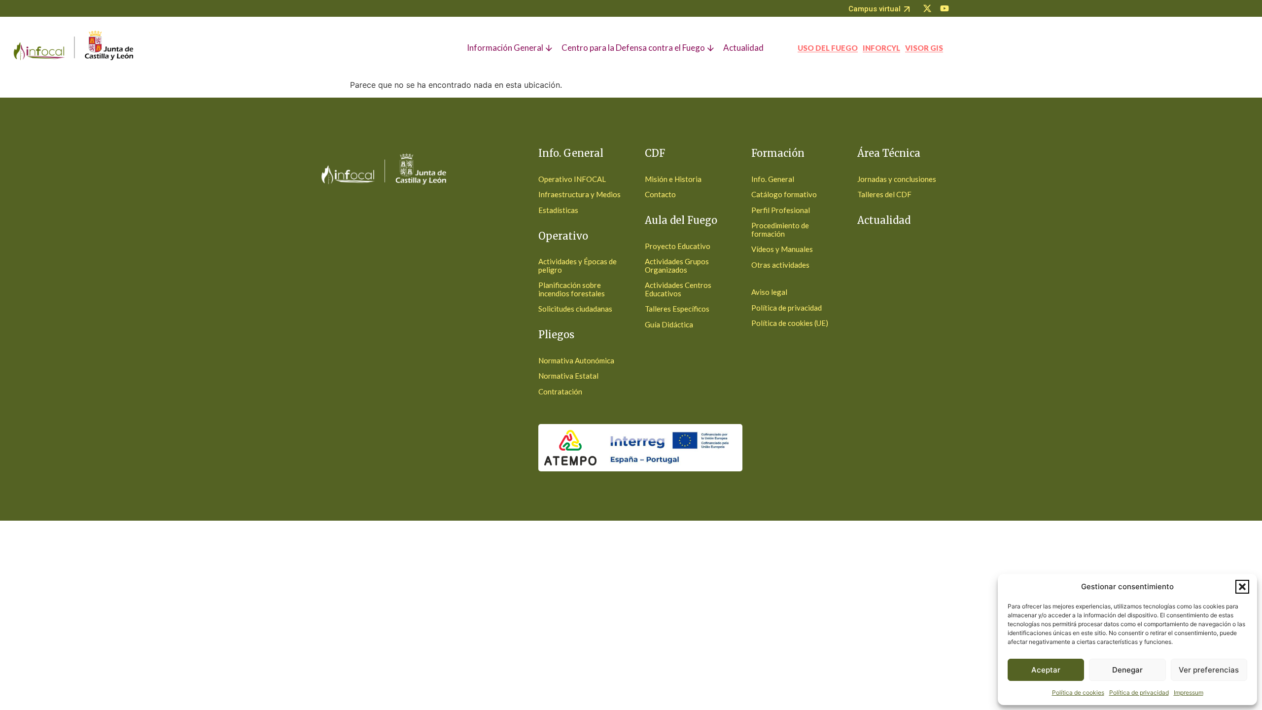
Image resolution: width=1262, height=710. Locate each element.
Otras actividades (780, 264)
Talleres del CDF (884, 194)
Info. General (772, 179)
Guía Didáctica (669, 324)
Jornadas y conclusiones (896, 179)
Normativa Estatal (568, 375)
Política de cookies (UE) (789, 323)
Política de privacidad (1139, 692)
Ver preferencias (1209, 669)
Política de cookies (1078, 692)
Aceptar (1045, 669)
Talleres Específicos (677, 308)
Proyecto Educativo (677, 246)
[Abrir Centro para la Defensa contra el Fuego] (711, 47)
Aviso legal (769, 291)
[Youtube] (944, 8)
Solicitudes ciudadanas (575, 308)
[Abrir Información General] (550, 47)
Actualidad (884, 220)
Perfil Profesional (780, 210)
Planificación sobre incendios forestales (571, 289)
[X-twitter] (927, 8)
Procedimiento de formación (780, 229)
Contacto (660, 194)
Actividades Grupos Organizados (677, 265)
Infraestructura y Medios (579, 194)
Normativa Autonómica (576, 360)
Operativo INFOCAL (572, 179)
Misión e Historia (673, 179)
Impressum (1188, 692)
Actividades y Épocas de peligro (577, 265)
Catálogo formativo (784, 194)
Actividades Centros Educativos (678, 289)
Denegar (1127, 669)
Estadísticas (558, 210)
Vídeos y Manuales (782, 249)
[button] (1242, 587)
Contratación (560, 391)
